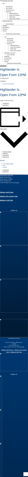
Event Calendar (10, 24)
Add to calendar (3, 129)
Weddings (5, 25)
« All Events (3, 81)
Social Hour (6, 103)
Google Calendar (7, 152)
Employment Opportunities (13, 34)
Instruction (8, 11)
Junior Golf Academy (14, 15)
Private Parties (6, 27)
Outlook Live (6, 157)
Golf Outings (9, 8)
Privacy (17, 182)
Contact (4, 30)
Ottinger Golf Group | (8, 350)
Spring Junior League (14, 18)
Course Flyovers (10, 10)
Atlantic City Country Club (9, 196)
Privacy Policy (20, 346)
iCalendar (5, 153)
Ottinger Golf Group (6, 192)
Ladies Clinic (12, 17)
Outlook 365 (6, 155)
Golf (3, 3)
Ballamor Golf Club (6, 200)
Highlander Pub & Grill (7, 21)
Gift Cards (5, 29)
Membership (9, 6)
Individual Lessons (13, 13)
